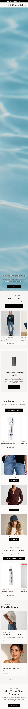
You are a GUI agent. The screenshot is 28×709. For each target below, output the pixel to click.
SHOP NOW (12, 286)
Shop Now (14, 387)
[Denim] (14, 465)
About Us (14, 705)
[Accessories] (14, 524)
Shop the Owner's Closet (14, 558)
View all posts (13, 679)
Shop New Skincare (14, 410)
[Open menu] (2, 4)
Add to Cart (11, 343)
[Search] (6, 4)
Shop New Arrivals (14, 306)
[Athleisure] (14, 495)
